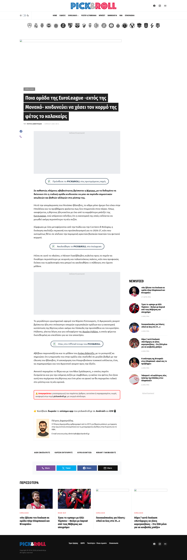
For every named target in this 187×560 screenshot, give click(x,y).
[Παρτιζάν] (118, 25)
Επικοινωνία (113, 543)
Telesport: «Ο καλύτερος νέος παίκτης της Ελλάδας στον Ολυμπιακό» (154, 378)
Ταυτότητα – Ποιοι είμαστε (97, 543)
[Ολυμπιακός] (29, 25)
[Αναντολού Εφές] (146, 25)
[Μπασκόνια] (139, 25)
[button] (24, 15)
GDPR (83, 543)
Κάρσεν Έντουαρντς (64, 452)
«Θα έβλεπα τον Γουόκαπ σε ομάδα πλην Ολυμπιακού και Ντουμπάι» (153, 290)
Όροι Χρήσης (73, 543)
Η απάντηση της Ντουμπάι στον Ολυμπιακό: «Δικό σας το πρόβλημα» (154, 361)
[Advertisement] (77, 152)
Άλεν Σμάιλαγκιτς (42, 452)
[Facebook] (154, 5)
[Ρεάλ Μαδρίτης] (36, 25)
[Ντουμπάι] (90, 25)
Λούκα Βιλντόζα (86, 353)
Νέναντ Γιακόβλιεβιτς (106, 452)
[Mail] (165, 5)
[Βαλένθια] (42, 25)
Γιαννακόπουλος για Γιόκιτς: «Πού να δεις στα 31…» (153, 325)
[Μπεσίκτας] (158, 25)
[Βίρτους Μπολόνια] (132, 25)
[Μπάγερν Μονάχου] (103, 25)
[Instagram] (160, 5)
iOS (111, 410)
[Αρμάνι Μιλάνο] (111, 25)
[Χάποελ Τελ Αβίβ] (63, 25)
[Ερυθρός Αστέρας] (84, 25)
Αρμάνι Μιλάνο (90, 331)
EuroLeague (29, 89)
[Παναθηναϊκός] (56, 25)
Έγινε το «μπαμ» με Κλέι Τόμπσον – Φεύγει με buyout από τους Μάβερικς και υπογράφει (153, 308)
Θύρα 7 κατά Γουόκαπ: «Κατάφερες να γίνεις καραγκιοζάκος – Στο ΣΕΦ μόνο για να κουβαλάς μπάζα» (154, 343)
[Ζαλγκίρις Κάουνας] (70, 25)
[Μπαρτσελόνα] (77, 25)
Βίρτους (91, 190)
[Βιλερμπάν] (152, 25)
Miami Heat (62, 513)
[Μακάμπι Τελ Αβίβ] (96, 25)
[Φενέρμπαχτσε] (48, 25)
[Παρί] (125, 25)
